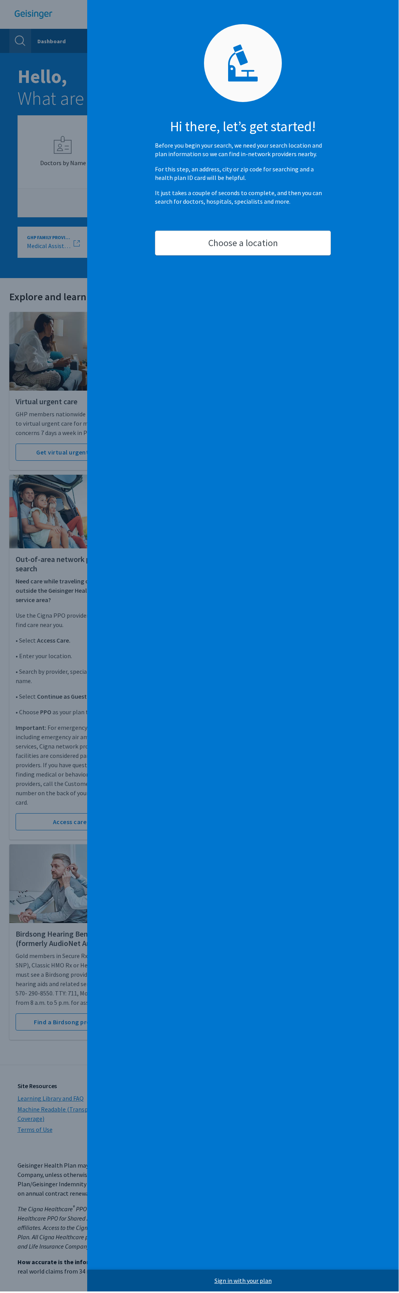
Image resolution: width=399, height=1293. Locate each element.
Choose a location (243, 243)
